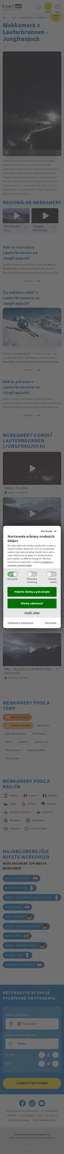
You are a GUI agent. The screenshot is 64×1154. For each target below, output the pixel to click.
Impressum (50, 623)
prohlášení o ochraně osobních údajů (30, 563)
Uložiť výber (32, 613)
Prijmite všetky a (32, 592)
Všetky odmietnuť (32, 603)
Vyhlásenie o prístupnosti (20, 623)
